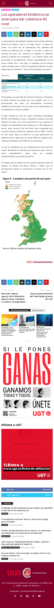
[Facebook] (4, 34)
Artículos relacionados (19, 310)
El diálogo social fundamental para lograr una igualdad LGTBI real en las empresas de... (27, 509)
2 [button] (30, 56)
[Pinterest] (46, 34)
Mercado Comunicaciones (10, 547)
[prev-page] (25, 341)
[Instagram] (21, 596)
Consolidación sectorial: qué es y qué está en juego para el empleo (27, 329)
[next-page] (28, 341)
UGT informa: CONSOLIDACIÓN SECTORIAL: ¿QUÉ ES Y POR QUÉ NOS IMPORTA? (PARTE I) (25, 543)
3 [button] (22, 68)
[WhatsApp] (16, 34)
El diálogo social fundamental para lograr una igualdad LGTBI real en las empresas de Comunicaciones (8, 331)
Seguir (48, 495)
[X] (10, 34)
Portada (22, 325)
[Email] (34, 34)
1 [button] (40, 44)
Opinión (15, 10)
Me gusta (47, 490)
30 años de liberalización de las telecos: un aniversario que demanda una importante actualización (43, 332)
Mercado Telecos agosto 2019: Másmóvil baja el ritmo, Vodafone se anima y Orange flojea (13, 297)
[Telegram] (40, 34)
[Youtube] (39, 596)
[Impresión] (22, 34)
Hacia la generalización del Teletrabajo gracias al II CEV (41, 296)
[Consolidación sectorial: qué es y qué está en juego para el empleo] (27, 320)
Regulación (6, 10)
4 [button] (50, 68)
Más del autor (37, 310)
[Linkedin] (28, 34)
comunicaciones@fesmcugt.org (32, 591)
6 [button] (6, 171)
